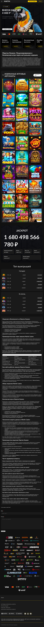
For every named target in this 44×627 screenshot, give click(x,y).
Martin (7, 1)
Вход (40, 1)
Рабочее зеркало (5, 607)
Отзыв (2, 516)
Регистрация (32, 1)
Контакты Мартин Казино (8, 609)
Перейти (6, 46)
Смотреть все (37, 75)
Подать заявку (7, 29)
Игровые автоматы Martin (8, 604)
